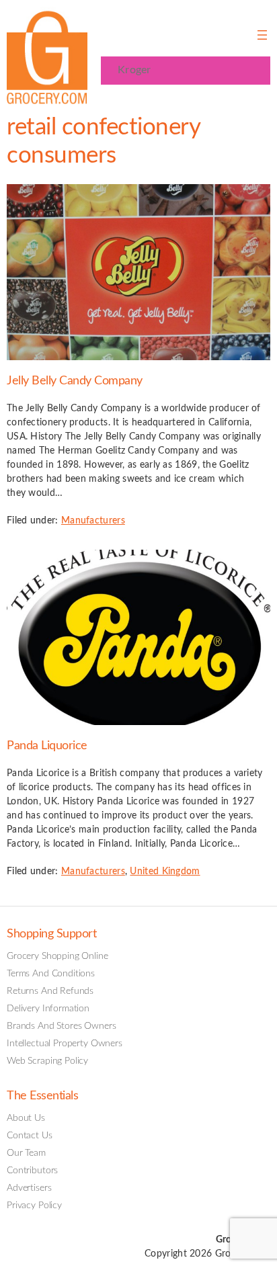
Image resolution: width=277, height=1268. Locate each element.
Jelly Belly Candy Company (75, 380)
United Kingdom (165, 871)
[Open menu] (262, 35)
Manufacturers (93, 520)
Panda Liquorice (47, 745)
